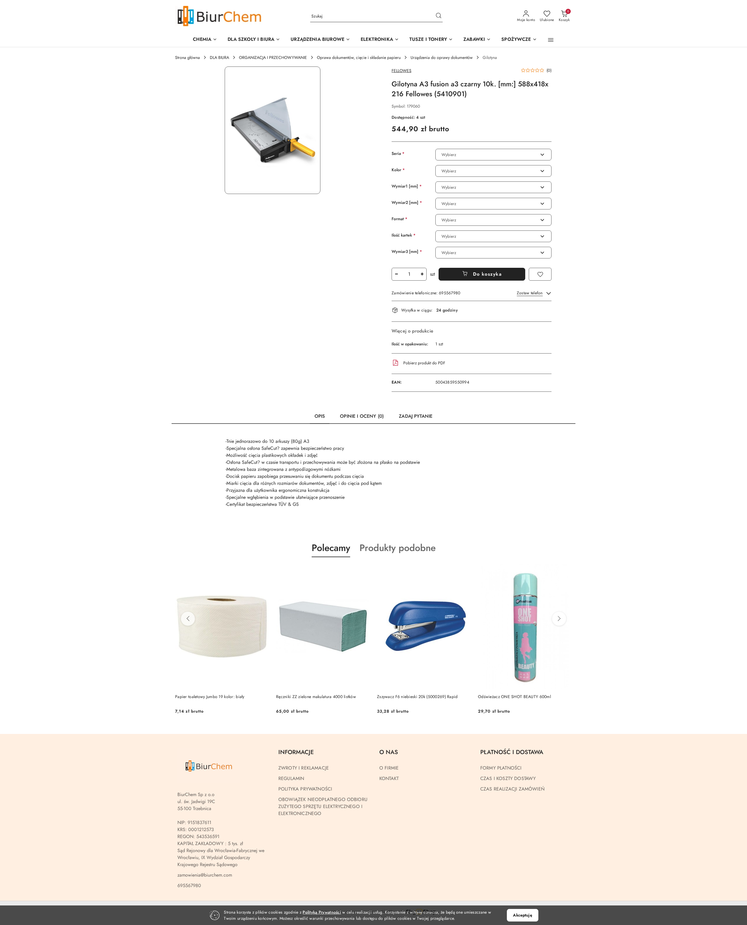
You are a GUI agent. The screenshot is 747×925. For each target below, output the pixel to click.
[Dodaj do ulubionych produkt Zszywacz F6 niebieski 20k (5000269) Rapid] (464, 570)
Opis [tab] (320, 416)
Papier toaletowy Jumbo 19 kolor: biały (210, 697)
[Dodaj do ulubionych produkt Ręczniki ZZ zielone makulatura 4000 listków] (363, 570)
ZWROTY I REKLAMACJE (303, 768)
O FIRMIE (389, 768)
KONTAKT (389, 778)
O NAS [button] (388, 752)
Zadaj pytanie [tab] (415, 416)
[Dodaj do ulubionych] (540, 274)
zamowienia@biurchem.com (204, 875)
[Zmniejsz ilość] (396, 274)
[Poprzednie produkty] (188, 619)
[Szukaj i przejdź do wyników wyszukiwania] (438, 16)
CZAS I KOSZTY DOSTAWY (508, 778)
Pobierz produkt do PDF (424, 363)
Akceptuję (522, 915)
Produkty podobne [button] (397, 548)
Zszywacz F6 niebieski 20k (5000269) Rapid (417, 697)
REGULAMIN (291, 778)
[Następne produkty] (559, 619)
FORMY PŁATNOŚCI (500, 768)
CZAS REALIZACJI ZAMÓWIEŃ (512, 789)
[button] (320, 39)
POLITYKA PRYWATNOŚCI (305, 789)
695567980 (189, 885)
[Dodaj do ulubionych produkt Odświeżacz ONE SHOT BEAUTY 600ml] (565, 570)
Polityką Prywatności (322, 912)
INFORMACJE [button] (296, 752)
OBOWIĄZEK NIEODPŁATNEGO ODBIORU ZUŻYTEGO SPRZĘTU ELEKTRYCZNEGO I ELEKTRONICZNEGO (322, 806)
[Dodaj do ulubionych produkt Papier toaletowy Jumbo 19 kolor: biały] (262, 570)
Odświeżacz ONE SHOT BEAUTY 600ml (514, 697)
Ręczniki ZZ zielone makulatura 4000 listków (316, 697)
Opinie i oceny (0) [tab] (362, 416)
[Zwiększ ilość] (422, 274)
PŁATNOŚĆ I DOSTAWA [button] (511, 752)
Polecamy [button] (331, 548)
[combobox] (493, 154)
